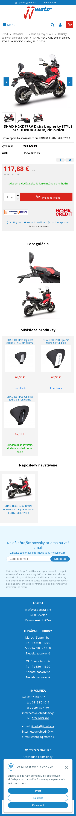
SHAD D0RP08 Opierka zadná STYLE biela (56, 341)
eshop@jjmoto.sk (42, 737)
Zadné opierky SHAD (41, 34)
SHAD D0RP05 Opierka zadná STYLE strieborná (20, 341)
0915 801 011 (40, 702)
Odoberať (60, 558)
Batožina (18, 34)
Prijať (38, 790)
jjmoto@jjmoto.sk (28, 2)
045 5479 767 (40, 718)
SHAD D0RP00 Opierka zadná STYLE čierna (20, 398)
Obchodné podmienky (38, 757)
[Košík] (69, 24)
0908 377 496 (40, 708)
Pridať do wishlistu (36, 222)
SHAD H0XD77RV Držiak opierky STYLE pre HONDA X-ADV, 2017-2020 (18, 509)
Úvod (5, 34)
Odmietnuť (38, 805)
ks (12, 197)
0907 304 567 (51, 2)
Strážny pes (15, 222)
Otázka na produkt (59, 222)
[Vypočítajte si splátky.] (16, 211)
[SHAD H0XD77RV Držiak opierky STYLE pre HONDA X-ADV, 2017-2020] (38, 81)
